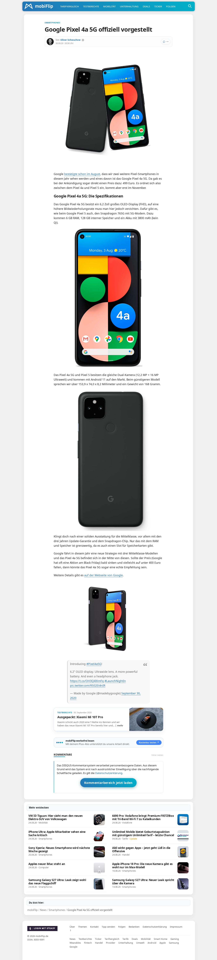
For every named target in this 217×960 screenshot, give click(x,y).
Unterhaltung (129, 6)
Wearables (75, 942)
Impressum (176, 926)
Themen (82, 926)
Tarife (125, 938)
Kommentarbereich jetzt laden (108, 783)
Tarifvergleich (69, 6)
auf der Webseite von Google (103, 575)
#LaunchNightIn (115, 681)
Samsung (174, 942)
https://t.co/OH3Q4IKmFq (87, 681)
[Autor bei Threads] (83, 40)
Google (73, 946)
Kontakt (94, 926)
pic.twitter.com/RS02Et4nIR (87, 685)
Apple (162, 942)
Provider (110, 942)
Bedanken (134, 926)
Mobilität (109, 6)
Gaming (174, 938)
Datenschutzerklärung (108, 773)
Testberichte (91, 6)
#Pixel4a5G (93, 664)
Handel (99, 942)
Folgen (170, 6)
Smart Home (160, 938)
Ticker (158, 6)
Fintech (88, 942)
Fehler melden (157, 755)
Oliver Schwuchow (70, 39)
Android (152, 942)
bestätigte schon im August (82, 174)
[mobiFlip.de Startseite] (40, 6)
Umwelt (140, 942)
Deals (146, 6)
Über (72, 926)
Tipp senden (108, 926)
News (72, 938)
